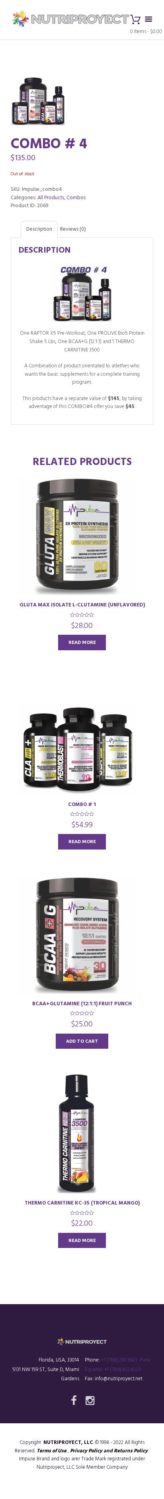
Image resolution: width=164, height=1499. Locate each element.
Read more (82, 642)
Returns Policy (131, 1451)
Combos (76, 198)
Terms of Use (51, 1451)
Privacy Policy (86, 1451)
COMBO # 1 (82, 805)
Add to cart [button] (82, 1041)
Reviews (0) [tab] (73, 229)
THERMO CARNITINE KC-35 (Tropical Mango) (82, 1203)
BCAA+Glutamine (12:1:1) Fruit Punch (82, 1004)
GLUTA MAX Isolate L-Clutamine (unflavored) (82, 605)
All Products (50, 198)
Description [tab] (39, 229)
